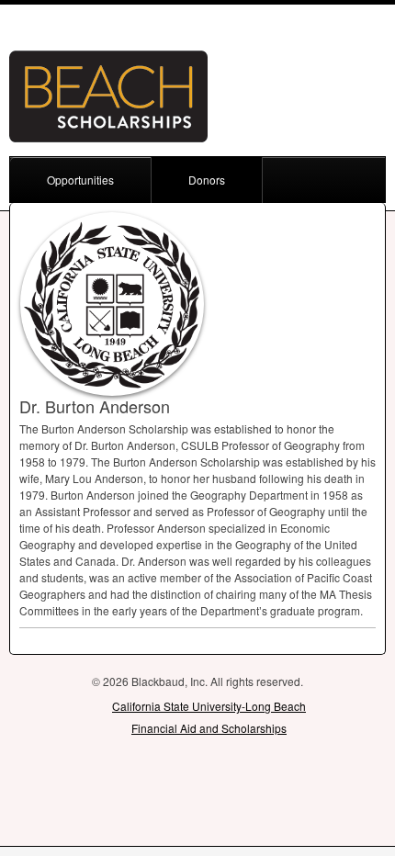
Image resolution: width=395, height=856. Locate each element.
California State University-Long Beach (209, 706)
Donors (206, 179)
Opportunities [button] (80, 179)
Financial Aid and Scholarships (209, 728)
